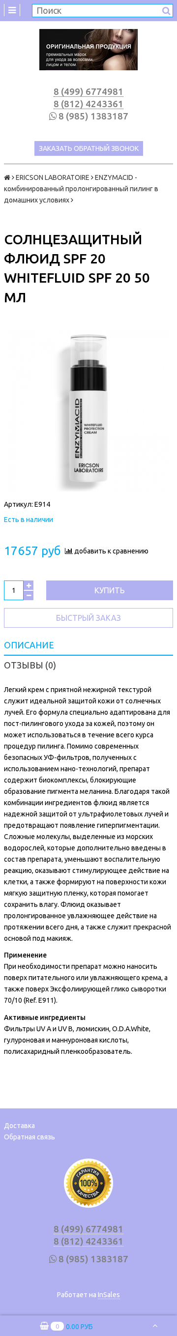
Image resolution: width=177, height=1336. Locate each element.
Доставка (19, 1126)
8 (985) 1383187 (93, 116)
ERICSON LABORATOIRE (52, 177)
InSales (109, 1295)
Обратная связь (29, 1137)
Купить (109, 590)
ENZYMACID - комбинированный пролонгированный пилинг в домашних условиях (81, 189)
